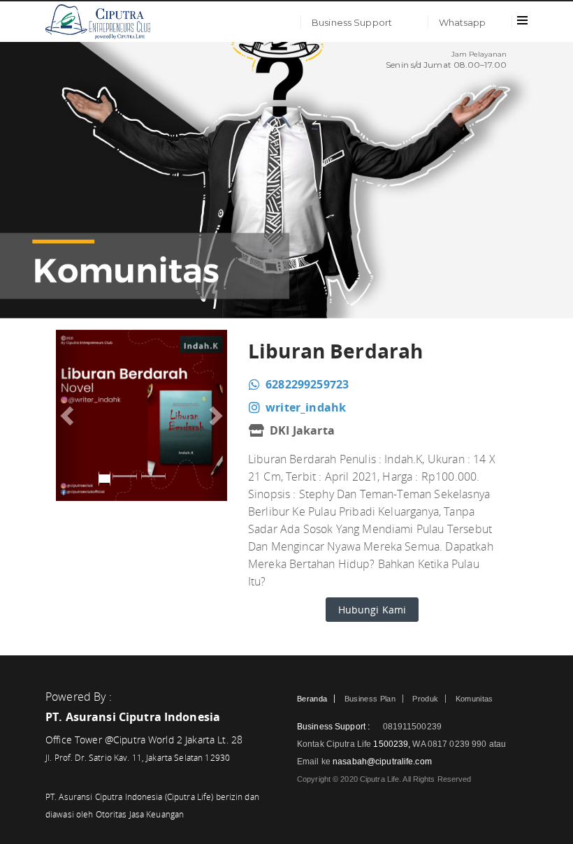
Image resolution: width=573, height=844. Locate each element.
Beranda (312, 698)
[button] (69, 415)
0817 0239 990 (458, 744)
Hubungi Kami (372, 609)
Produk (425, 698)
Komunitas (474, 698)
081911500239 (411, 727)
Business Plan (370, 698)
